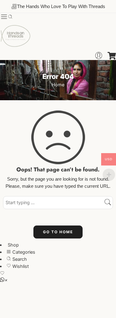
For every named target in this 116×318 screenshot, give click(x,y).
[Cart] (112, 55)
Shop (12, 245)
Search (19, 259)
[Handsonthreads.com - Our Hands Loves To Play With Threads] (15, 35)
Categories (23, 252)
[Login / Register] (98, 55)
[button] (4, 280)
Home (58, 85)
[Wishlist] (58, 273)
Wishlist (20, 266)
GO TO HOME (58, 232)
